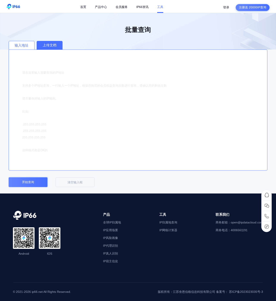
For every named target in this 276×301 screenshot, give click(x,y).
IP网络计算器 (168, 230)
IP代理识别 (110, 245)
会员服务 (122, 7)
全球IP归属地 (112, 222)
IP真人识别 (110, 253)
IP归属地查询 (168, 222)
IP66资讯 (142, 7)
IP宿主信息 (110, 261)
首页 (83, 7)
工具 (160, 7)
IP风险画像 (110, 238)
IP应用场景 (110, 230)
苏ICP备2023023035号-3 (246, 291)
